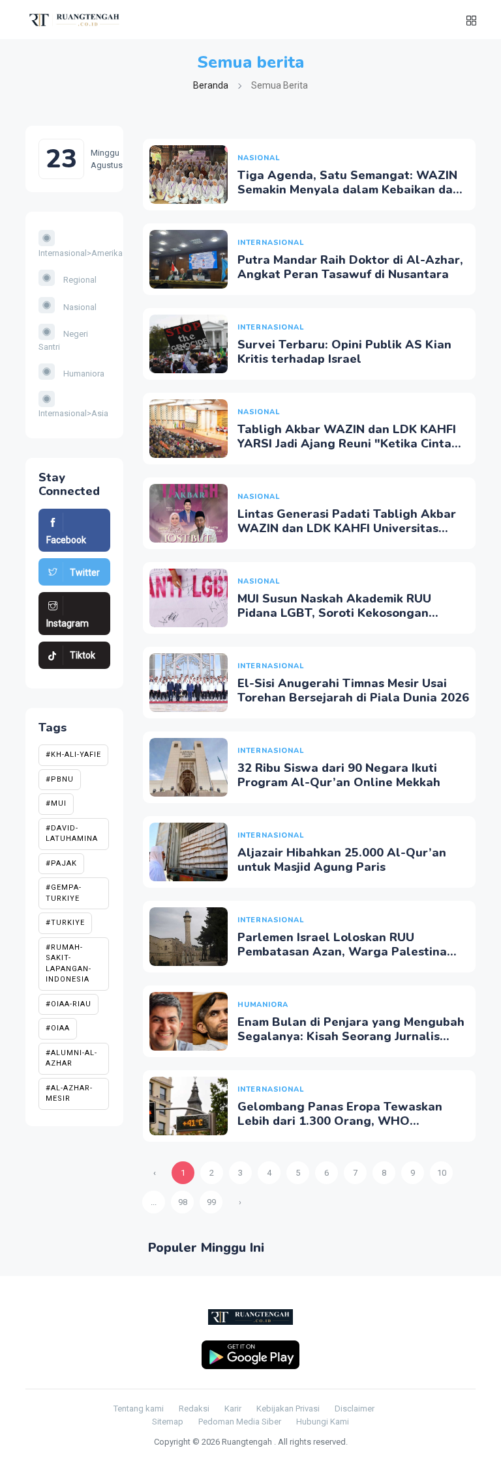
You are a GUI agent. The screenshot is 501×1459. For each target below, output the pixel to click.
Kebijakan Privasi (288, 1408)
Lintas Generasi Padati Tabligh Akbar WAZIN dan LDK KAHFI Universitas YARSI (346, 528)
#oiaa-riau (68, 1004)
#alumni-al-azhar (71, 1058)
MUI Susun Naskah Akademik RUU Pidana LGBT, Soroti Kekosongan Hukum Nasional (334, 612)
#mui (56, 803)
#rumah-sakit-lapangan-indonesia (68, 963)
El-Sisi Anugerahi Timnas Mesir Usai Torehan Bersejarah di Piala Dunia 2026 (353, 690)
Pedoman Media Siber (239, 1421)
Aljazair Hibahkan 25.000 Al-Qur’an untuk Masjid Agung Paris (341, 860)
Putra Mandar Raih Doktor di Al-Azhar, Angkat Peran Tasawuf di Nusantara (350, 267)
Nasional (79, 307)
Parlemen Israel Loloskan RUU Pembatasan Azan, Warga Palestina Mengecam (342, 951)
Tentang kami (139, 1408)
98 (182, 1202)
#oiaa (58, 1028)
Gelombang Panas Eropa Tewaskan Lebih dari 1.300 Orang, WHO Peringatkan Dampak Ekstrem (339, 1120)
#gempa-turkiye (64, 893)
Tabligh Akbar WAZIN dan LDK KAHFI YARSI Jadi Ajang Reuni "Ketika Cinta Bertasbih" (346, 443)
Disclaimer (354, 1408)
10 (441, 1173)
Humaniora (82, 373)
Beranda (210, 85)
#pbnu (60, 779)
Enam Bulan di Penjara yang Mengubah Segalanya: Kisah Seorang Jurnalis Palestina (350, 1036)
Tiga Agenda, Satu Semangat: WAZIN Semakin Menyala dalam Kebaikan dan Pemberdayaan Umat (348, 189)
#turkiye (65, 922)
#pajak (61, 863)
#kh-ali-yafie (73, 754)
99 (211, 1202)
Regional (79, 280)
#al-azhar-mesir (69, 1093)
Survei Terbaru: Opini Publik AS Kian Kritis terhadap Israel (344, 352)
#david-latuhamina (72, 833)
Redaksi (194, 1408)
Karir (232, 1408)
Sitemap (167, 1421)
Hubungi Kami (322, 1421)
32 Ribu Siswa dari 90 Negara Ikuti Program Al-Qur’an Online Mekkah (338, 775)
